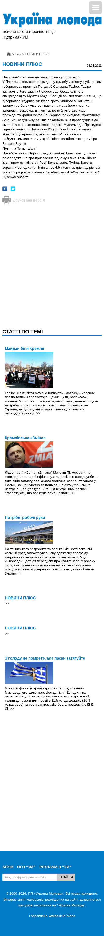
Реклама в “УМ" (55, 867)
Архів (7, 867)
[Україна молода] (52, 19)
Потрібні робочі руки (25, 517)
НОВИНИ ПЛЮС (20, 598)
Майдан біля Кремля (24, 348)
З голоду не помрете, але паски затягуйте (45, 658)
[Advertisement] (52, 261)
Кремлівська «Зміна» (25, 438)
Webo (70, 916)
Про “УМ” (26, 867)
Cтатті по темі (22, 331)
